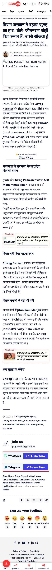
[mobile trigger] (5, 4)
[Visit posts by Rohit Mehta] (6, 54)
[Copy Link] (46, 500)
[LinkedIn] (32, 543)
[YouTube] (23, 543)
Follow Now (37, 456)
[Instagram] (28, 543)
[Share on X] (28, 500)
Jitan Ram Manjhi (14, 137)
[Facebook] (15, 543)
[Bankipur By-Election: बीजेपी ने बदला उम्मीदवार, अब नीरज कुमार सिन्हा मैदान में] (9, 240)
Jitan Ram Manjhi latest (35, 420)
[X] (19, 543)
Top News (7, 428)
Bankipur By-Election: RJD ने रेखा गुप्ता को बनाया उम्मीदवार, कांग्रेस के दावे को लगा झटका (32, 356)
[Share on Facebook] (21, 500)
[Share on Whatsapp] (34, 500)
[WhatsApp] (37, 543)
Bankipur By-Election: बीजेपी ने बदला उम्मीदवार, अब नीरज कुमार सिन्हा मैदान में (32, 240)
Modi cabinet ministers (14, 424)
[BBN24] (14, 4)
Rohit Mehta (17, 53)
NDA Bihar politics (34, 424)
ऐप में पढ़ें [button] (44, 4)
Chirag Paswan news (12, 420)
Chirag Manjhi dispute (24, 416)
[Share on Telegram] (40, 500)
